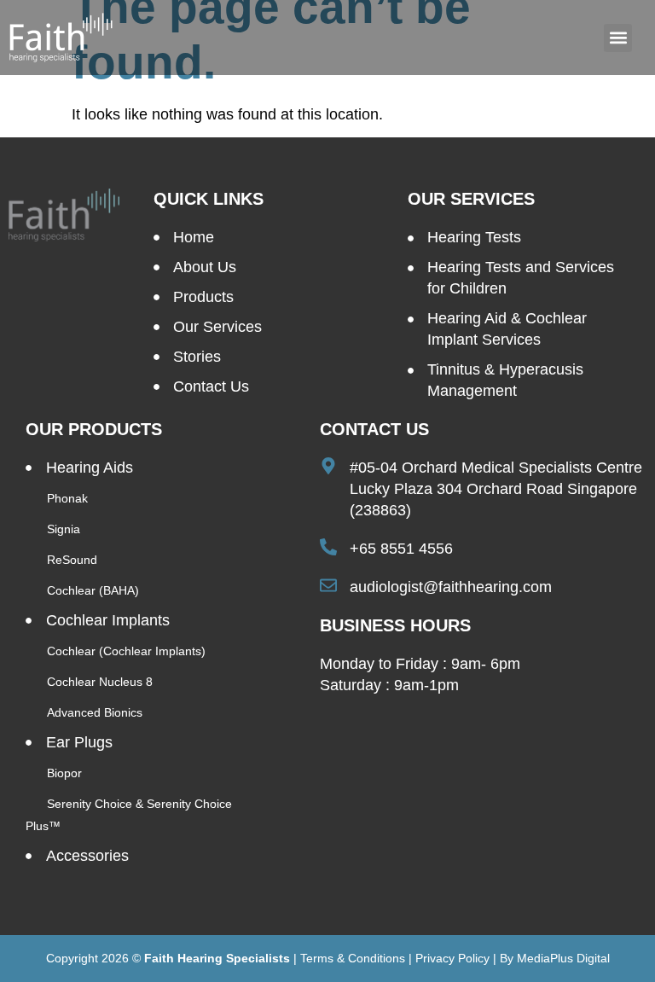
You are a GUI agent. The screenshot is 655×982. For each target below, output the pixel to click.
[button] (618, 38)
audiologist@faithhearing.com (451, 587)
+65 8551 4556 (401, 548)
